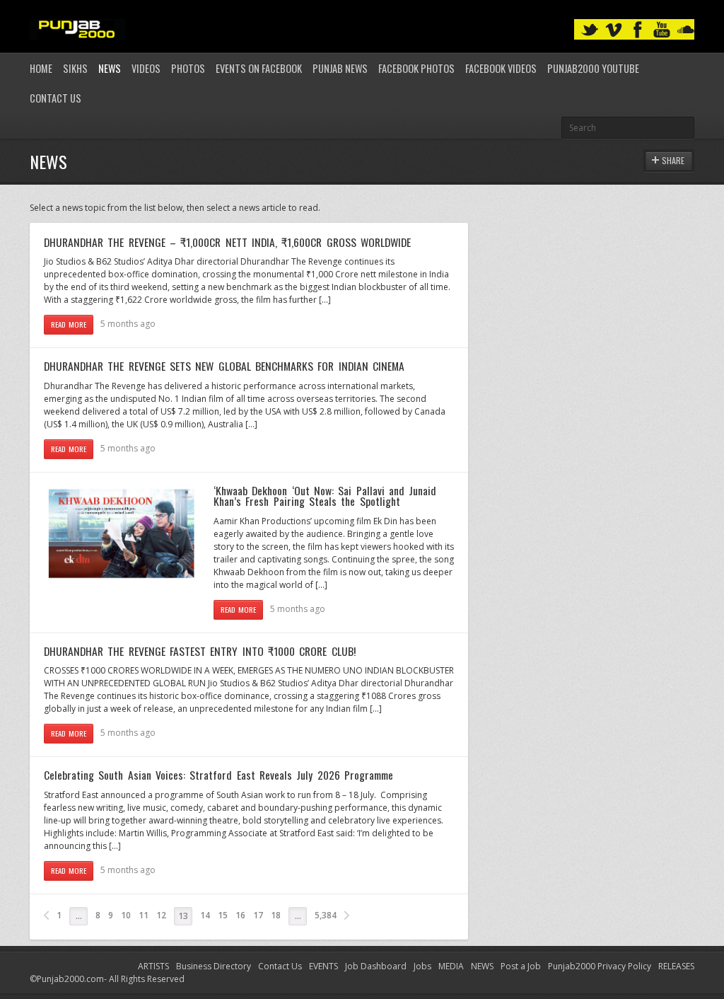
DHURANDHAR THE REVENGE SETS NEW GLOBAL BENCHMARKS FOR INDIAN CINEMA (224, 365)
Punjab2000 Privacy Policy (599, 966)
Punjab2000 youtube (593, 68)
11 (143, 915)
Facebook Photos (416, 68)
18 (276, 915)
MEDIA (451, 966)
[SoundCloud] (685, 30)
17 (258, 915)
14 (205, 915)
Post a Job (521, 966)
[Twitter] (589, 30)
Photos (188, 68)
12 (161, 915)
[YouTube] (661, 30)
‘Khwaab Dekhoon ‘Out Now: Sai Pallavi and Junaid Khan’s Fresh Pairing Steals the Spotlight (325, 496)
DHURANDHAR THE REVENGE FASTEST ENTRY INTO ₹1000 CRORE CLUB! (200, 650)
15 (223, 915)
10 (126, 915)
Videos (146, 68)
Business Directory (213, 966)
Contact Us (55, 98)
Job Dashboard (376, 966)
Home (41, 68)
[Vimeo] (613, 30)
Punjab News (340, 68)
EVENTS (323, 966)
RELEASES (676, 966)
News (109, 68)
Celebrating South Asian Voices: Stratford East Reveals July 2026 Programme (218, 774)
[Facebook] (637, 30)
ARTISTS (153, 966)
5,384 (326, 915)
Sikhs (75, 68)
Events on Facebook (259, 68)
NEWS (482, 966)
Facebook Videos (501, 68)
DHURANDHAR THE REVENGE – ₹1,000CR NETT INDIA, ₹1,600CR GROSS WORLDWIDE (227, 241)
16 (240, 915)
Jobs (422, 966)
